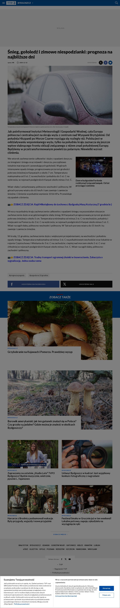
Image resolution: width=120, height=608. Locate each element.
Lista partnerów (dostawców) (66, 596)
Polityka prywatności (21, 604)
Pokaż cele (106, 595)
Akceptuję (106, 588)
